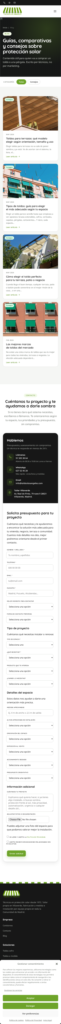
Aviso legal (47, 1020)
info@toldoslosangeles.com (29, 483)
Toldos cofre (8, 950)
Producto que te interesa (18, 665)
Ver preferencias (30, 1013)
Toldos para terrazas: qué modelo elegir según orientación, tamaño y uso (29, 140)
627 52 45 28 (22, 470)
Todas (21, 82)
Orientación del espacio (17, 733)
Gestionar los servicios (13, 990)
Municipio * (11, 588)
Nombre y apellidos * (15, 550)
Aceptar (30, 998)
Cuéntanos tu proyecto (17, 792)
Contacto (7, 930)
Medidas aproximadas (15, 707)
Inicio (5, 27)
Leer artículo (11, 156)
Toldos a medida (10, 956)
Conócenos (8, 925)
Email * (9, 575)
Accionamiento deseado (16, 760)
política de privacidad (36, 837)
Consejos (34, 82)
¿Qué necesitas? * (14, 652)
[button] (56, 963)
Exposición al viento (15, 746)
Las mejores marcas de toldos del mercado (19, 346)
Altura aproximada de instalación (21, 720)
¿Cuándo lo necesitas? (16, 678)
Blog (5, 936)
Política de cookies (16, 1020)
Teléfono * (11, 562)
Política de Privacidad (33, 1020)
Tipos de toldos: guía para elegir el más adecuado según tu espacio (27, 207)
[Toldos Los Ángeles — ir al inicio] (12, 11)
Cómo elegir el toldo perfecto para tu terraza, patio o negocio (25, 278)
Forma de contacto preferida (19, 614)
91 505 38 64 (22, 458)
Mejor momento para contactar (20, 601)
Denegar (30, 1005)
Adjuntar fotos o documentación (21, 814)
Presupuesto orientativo (17, 772)
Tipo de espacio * (14, 639)
